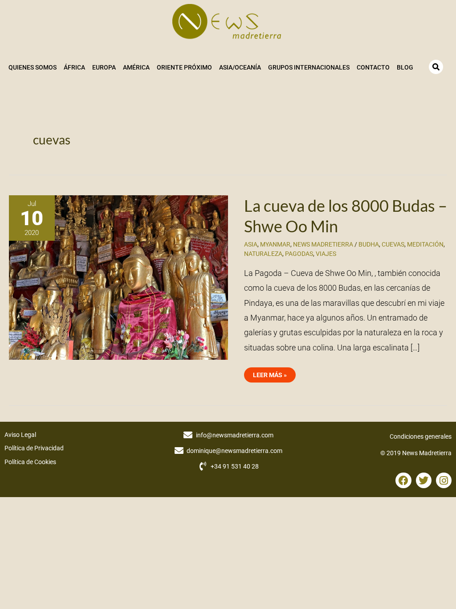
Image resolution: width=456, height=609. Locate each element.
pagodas (299, 253)
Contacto (373, 67)
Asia (250, 244)
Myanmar (275, 244)
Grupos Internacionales (309, 67)
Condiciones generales (421, 436)
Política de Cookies (30, 461)
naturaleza (263, 253)
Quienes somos (32, 67)
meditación (425, 244)
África (74, 67)
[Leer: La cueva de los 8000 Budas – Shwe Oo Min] (118, 276)
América (136, 67)
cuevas (393, 244)
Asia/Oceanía (240, 67)
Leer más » (269, 373)
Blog (405, 67)
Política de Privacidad (34, 448)
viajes (326, 253)
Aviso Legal (20, 434)
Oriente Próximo (184, 67)
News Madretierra (323, 244)
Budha (368, 244)
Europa (104, 67)
